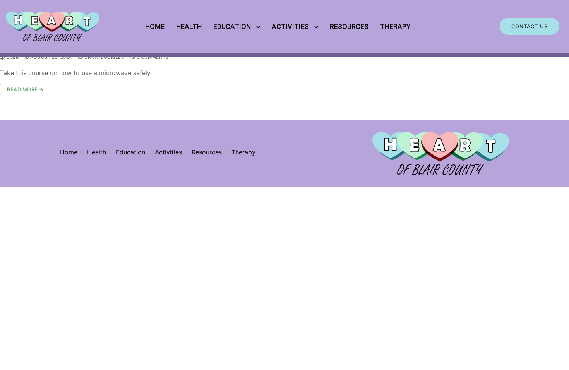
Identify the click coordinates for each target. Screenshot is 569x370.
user (12, 57)
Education (232, 26)
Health (189, 26)
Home (155, 26)
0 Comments (151, 57)
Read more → (25, 89)
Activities (290, 26)
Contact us (529, 26)
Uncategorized (103, 57)
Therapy (395, 26)
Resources (349, 26)
